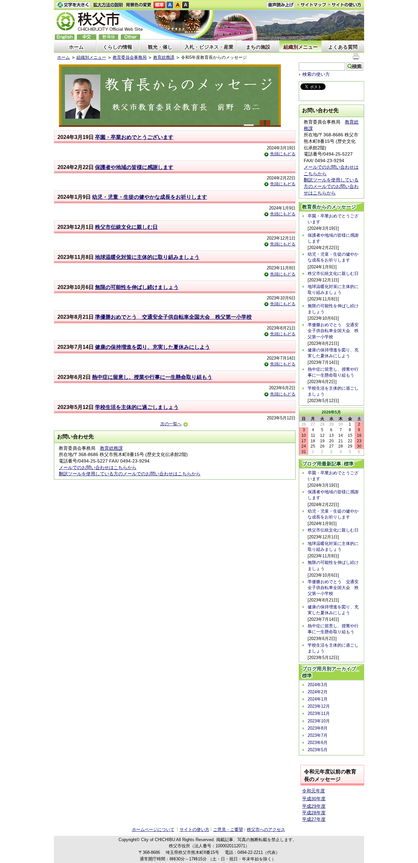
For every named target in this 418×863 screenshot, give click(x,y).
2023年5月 (318, 749)
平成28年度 (314, 812)
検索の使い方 (316, 74)
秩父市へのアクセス (266, 829)
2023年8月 (318, 728)
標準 (159, 5)
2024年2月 (318, 691)
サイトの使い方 (345, 5)
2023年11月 (319, 713)
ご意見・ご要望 (228, 829)
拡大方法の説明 (108, 5)
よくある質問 (343, 47)
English (64, 37)
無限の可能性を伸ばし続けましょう (137, 287)
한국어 (108, 37)
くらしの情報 (117, 47)
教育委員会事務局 (130, 57)
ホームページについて (153, 829)
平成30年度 (314, 798)
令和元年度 (313, 790)
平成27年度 (314, 819)
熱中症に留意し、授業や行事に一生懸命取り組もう (152, 377)
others (130, 37)
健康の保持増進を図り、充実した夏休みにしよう (152, 347)
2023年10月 (319, 721)
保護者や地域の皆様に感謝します (134, 167)
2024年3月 (318, 684)
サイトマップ (312, 4)
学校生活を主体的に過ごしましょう (137, 407)
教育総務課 (163, 57)
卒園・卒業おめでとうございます (134, 137)
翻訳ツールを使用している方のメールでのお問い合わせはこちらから (130, 473)
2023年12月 (319, 706)
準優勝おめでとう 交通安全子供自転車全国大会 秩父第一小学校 (173, 317)
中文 (86, 37)
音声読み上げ (280, 5)
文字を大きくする (73, 5)
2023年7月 (318, 735)
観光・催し (160, 47)
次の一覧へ (171, 423)
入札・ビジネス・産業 (209, 47)
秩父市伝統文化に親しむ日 (126, 227)
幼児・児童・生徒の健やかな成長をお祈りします (149, 197)
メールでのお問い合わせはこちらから (98, 467)
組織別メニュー (300, 47)
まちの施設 (258, 47)
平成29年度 (314, 806)
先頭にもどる (283, 153)
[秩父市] (99, 22)
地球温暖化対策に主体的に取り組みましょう (147, 257)
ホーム (76, 47)
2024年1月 (318, 699)
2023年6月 (318, 742)
